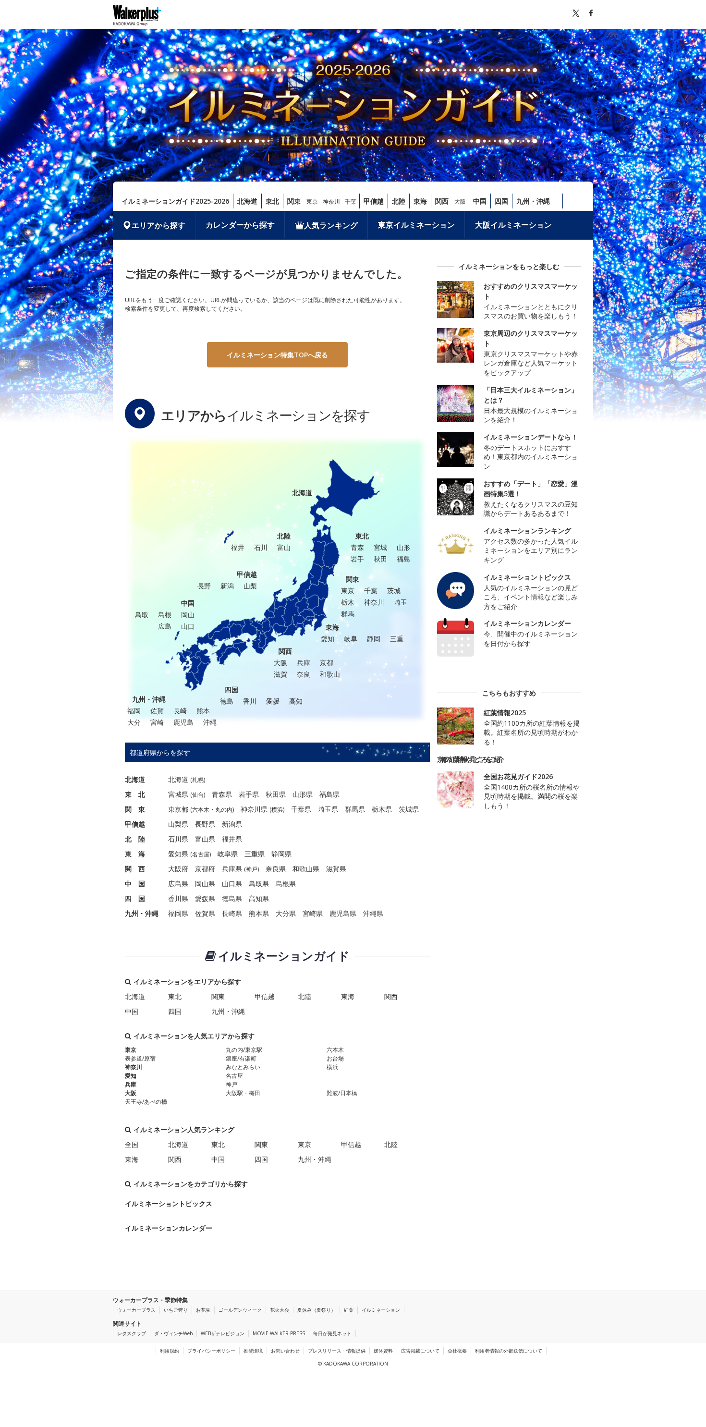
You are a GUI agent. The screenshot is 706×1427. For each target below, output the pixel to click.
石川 (261, 547)
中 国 (135, 883)
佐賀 (157, 710)
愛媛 (273, 701)
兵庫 (303, 662)
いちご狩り (176, 1309)
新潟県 (232, 824)
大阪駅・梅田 (243, 1093)
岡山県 (205, 883)
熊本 (203, 710)
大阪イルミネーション (513, 225)
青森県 (222, 794)
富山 (284, 547)
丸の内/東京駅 (244, 1050)
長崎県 (232, 913)
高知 (296, 701)
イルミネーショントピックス (168, 1203)
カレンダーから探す (240, 225)
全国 (131, 1144)
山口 (188, 626)
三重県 (254, 853)
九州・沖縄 (533, 201)
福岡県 (178, 913)
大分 (134, 722)
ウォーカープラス (136, 1309)
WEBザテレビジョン (222, 1333)
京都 (326, 662)
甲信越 (374, 201)
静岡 (373, 638)
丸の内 (223, 809)
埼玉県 (328, 809)
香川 (249, 701)
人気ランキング (331, 225)
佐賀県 (205, 913)
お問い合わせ (285, 1350)
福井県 (232, 838)
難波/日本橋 (342, 1093)
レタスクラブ (131, 1333)
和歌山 (330, 674)
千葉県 (301, 809)
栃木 (347, 602)
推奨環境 (253, 1350)
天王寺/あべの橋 (146, 1102)
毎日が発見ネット (332, 1333)
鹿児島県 (342, 913)
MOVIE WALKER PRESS (279, 1333)
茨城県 (409, 809)
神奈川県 (254, 809)
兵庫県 (232, 868)
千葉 (350, 201)
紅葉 (348, 1309)
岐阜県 (228, 853)
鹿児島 (183, 722)
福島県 (329, 794)
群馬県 (355, 809)
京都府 (205, 868)
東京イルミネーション (416, 225)
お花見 (203, 1309)
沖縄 (210, 722)
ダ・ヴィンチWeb (173, 1333)
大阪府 (178, 868)
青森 (357, 547)
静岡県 (281, 853)
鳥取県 (259, 883)
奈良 (303, 674)
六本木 (200, 809)
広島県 (178, 883)
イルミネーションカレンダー (168, 1227)
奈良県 (276, 868)
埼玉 (400, 602)
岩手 (357, 558)
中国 (480, 201)
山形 (403, 547)
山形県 (302, 794)
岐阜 (350, 638)
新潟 (227, 585)
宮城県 (178, 794)
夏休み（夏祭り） (316, 1309)
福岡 (134, 710)
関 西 (135, 868)
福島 (403, 558)
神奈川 (331, 201)
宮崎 (157, 722)
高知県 (259, 898)
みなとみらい (243, 1067)
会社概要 (457, 1350)
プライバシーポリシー (211, 1350)
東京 (312, 201)
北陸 (398, 201)
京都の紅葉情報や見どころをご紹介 (469, 759)
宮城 (380, 547)
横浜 (277, 809)
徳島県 (232, 898)
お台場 (335, 1058)
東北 (272, 201)
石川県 (178, 838)
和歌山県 (305, 868)
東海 (420, 201)
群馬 (347, 613)
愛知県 (178, 853)
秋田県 (276, 794)
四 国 (135, 898)
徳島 (226, 701)
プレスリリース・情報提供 (336, 1350)
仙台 (198, 795)
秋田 (380, 558)
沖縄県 (373, 913)
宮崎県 (313, 913)
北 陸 (135, 838)
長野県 (205, 824)
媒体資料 (383, 1350)
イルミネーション (381, 1309)
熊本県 (259, 913)
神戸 (251, 869)
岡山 (188, 614)
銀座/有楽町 (241, 1058)
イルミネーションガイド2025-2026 (175, 201)
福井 (237, 547)
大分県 (286, 913)
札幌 (198, 780)
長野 (204, 585)
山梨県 (178, 824)
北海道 (247, 201)
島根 (164, 614)
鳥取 (141, 614)
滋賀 (280, 674)
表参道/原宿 (140, 1058)
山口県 (232, 883)
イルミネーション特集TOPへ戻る (277, 354)
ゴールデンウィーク (240, 1309)
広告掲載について (420, 1350)
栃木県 (382, 809)
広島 (164, 626)
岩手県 (249, 794)
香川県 (178, 898)
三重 (396, 638)
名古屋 (200, 854)
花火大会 (279, 1309)
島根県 (286, 883)
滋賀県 (336, 868)
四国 (501, 201)
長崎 (180, 710)
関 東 (135, 809)
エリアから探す (158, 225)
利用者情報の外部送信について (508, 1350)
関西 (442, 201)
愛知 (327, 638)
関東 (294, 201)
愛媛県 (205, 898)
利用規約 (169, 1350)
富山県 (205, 838)
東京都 (178, 809)
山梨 (250, 585)
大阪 (460, 201)
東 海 (135, 853)
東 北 (135, 794)
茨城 (394, 590)
